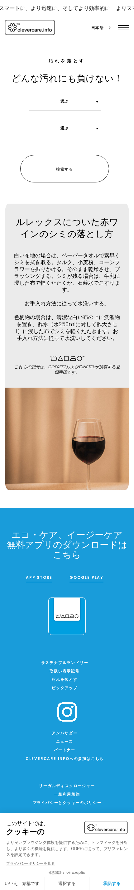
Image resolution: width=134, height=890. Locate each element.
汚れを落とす (65, 680)
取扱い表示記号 (65, 671)
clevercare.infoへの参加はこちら (65, 759)
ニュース (64, 742)
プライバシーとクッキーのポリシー (67, 803)
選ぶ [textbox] (64, 102)
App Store (39, 578)
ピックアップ (65, 688)
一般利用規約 (67, 794)
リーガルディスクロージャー (67, 786)
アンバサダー (65, 733)
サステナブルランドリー (65, 663)
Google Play (86, 578)
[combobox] (65, 103)
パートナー (64, 750)
